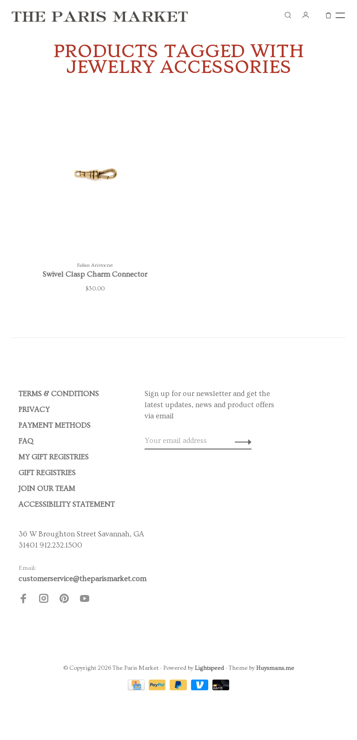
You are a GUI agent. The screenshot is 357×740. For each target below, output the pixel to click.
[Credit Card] (137, 688)
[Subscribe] (240, 440)
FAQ (26, 441)
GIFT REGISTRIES (47, 473)
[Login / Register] (305, 14)
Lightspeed (209, 668)
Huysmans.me (275, 668)
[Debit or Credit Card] (221, 688)
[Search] (288, 14)
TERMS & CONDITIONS (59, 394)
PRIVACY (34, 409)
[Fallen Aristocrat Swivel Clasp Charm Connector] (95, 177)
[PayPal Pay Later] (179, 688)
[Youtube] (84, 600)
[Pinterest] (64, 600)
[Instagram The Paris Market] (43, 600)
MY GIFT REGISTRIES (54, 457)
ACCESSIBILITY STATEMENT (67, 504)
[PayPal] (158, 688)
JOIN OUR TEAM (47, 488)
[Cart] (328, 14)
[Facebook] (23, 600)
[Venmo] (200, 688)
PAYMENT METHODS (55, 425)
